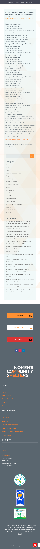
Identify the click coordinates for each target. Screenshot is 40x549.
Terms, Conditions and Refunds (12, 431)
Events (8, 187)
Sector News (29, 18)
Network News (11, 198)
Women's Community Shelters (20, 2)
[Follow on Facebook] (16, 350)
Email (4, 450)
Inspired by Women (12, 251)
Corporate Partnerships (10, 424)
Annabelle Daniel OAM (13, 173)
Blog (7, 176)
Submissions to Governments (12, 406)
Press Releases (10, 201)
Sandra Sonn (11, 18)
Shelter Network (7, 399)
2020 (7, 164)
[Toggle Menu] (2, 2)
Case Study (9, 178)
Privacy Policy (7, 435)
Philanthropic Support (9, 428)
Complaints (6, 455)
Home (4, 392)
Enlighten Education (12, 184)
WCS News (9, 212)
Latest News (10, 196)
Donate (4, 402)
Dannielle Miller (11, 181)
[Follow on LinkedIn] (23, 350)
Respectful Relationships (14, 204)
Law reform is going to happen (16, 231)
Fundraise (5, 417)
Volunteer (5, 421)
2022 (7, 170)
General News (10, 190)
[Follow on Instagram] (20, 350)
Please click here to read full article (16, 139)
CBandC (21, 546)
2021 (7, 167)
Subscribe (5, 447)
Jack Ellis (9, 193)
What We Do (6, 395)
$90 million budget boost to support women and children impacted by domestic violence (17, 237)
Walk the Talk (10, 210)
